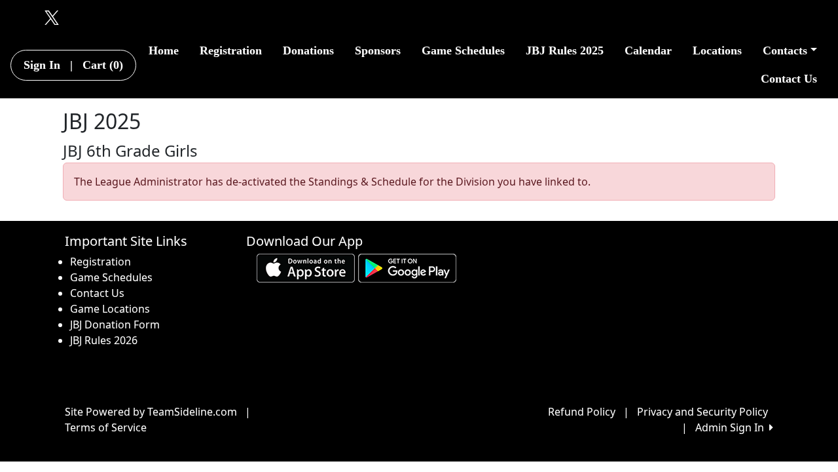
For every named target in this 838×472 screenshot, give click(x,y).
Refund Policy (581, 411)
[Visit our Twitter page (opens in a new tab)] (49, 17)
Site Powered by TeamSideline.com (151, 411)
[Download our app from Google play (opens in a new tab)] (407, 267)
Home (164, 50)
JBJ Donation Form (115, 324)
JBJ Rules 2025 (565, 50)
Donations (308, 50)
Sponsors (378, 50)
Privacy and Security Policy (702, 411)
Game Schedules (463, 50)
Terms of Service (106, 427)
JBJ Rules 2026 (103, 340)
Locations (717, 50)
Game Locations (110, 309)
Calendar (648, 50)
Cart (102, 64)
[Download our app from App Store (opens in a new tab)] (306, 267)
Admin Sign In (732, 427)
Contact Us (789, 78)
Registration (231, 50)
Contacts (785, 50)
